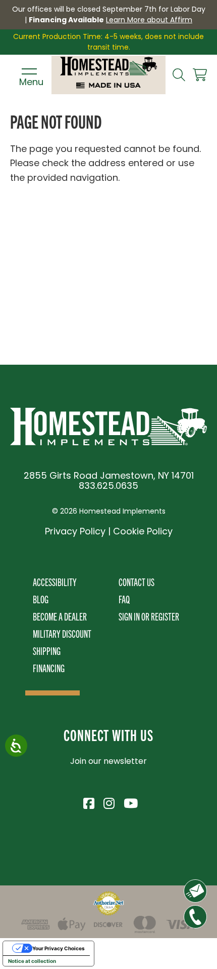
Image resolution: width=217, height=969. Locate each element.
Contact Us (136, 581)
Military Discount (62, 633)
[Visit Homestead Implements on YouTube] (129, 802)
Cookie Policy (143, 531)
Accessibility (55, 581)
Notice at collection (32, 961)
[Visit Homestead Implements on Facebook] (88, 802)
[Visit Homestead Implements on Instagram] (108, 802)
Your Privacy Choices (58, 948)
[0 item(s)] (200, 75)
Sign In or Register (149, 616)
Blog (40, 599)
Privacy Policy (75, 531)
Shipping (47, 650)
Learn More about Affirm (149, 20)
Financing (49, 668)
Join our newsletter (108, 761)
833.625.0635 (108, 485)
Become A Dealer (60, 616)
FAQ (124, 599)
